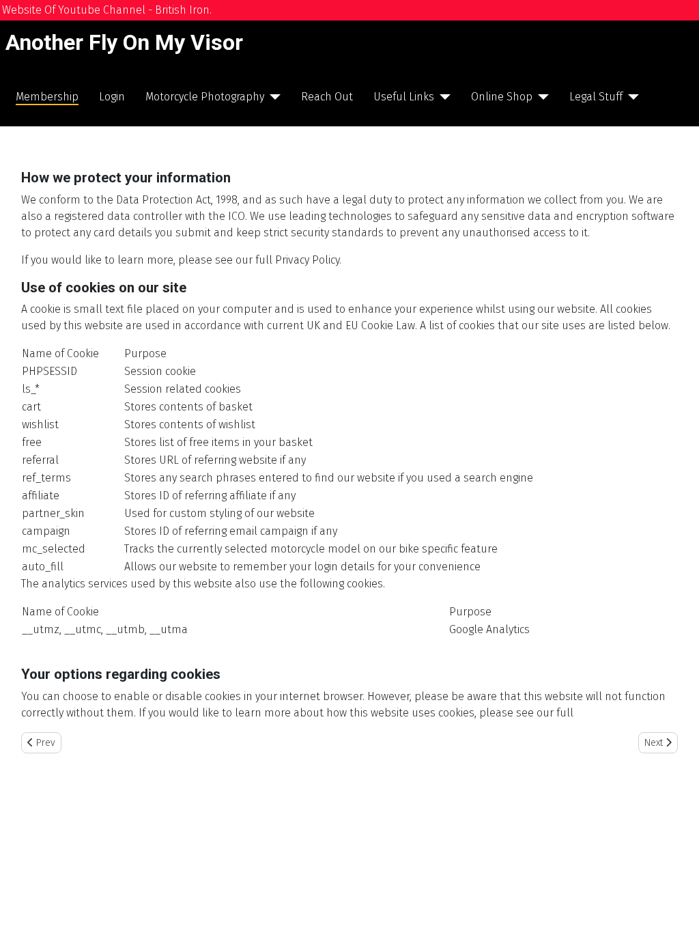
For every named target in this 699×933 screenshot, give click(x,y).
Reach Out (327, 96)
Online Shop (501, 96)
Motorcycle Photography (204, 96)
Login (112, 96)
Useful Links (403, 96)
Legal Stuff (596, 96)
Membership (47, 96)
